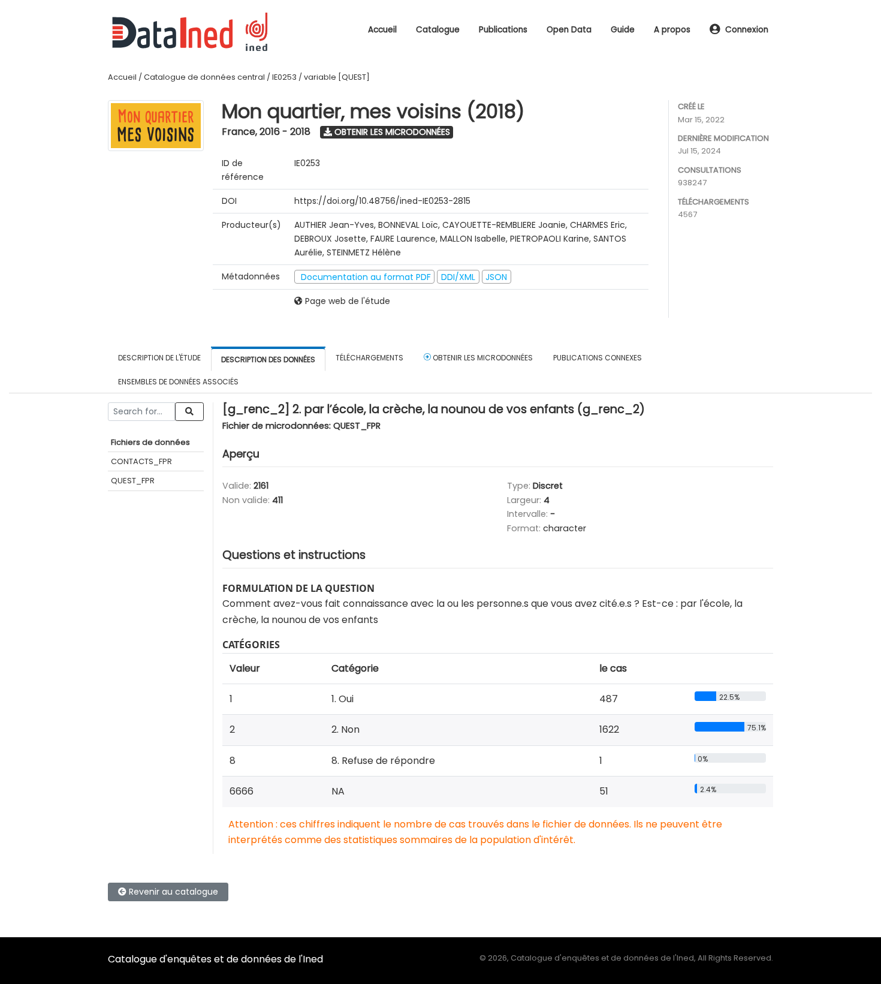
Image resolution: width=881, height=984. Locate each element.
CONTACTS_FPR (141, 461)
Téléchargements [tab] (369, 358)
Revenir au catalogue (172, 892)
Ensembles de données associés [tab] (178, 382)
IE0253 (284, 77)
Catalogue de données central (204, 77)
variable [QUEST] (337, 77)
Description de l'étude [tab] (159, 358)
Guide (623, 29)
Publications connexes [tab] (597, 358)
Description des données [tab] (268, 359)
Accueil (382, 29)
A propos (672, 29)
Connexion (746, 29)
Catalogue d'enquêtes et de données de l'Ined (215, 959)
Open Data (569, 29)
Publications (503, 29)
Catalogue (438, 29)
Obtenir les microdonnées (391, 132)
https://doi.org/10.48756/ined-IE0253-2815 (382, 201)
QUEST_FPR (133, 480)
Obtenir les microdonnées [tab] (482, 358)
